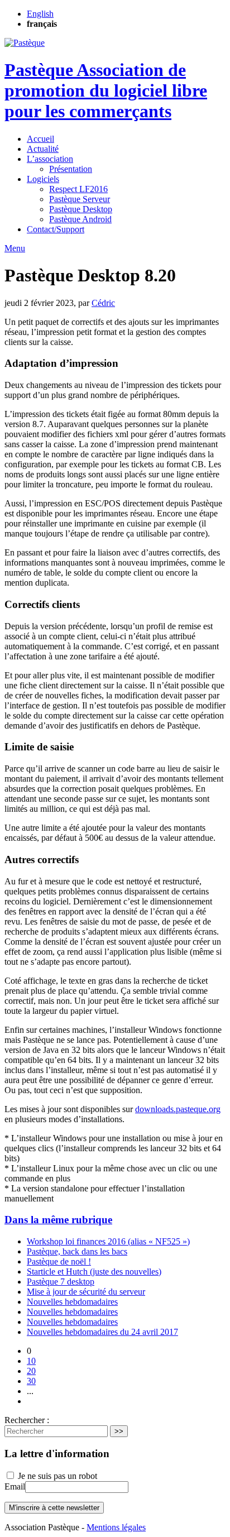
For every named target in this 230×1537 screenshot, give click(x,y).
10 (31, 1361)
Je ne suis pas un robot (56, 1476)
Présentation (70, 169)
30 (31, 1381)
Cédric (103, 303)
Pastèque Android (80, 219)
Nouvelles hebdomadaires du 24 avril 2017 (102, 1332)
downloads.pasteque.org (178, 1109)
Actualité (43, 149)
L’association (50, 159)
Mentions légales (116, 1527)
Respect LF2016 (78, 189)
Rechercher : (26, 1420)
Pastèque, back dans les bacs (77, 1251)
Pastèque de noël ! (59, 1261)
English (40, 13)
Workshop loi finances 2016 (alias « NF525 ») (108, 1241)
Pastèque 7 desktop (60, 1281)
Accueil (40, 138)
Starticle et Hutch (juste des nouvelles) (94, 1271)
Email (14, 1486)
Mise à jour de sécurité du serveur (86, 1291)
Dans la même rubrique (58, 1219)
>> (118, 1431)
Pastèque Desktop (80, 209)
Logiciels (43, 179)
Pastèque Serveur (79, 199)
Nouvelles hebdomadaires (72, 1301)
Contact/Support (55, 229)
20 (31, 1371)
